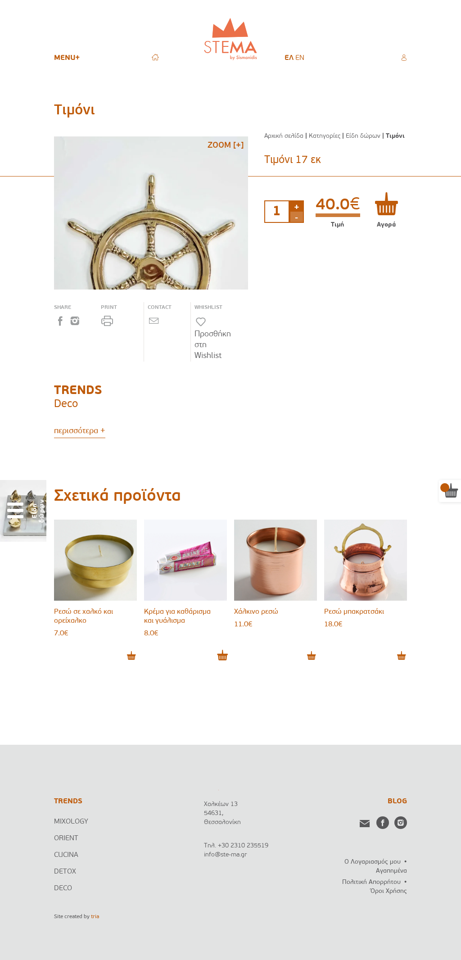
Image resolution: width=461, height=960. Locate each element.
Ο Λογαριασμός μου (372, 862)
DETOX (65, 871)
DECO (63, 888)
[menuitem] (289, 58)
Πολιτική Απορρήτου (371, 882)
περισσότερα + (79, 431)
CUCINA (66, 855)
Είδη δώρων (363, 136)
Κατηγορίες (324, 136)
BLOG (397, 801)
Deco (66, 404)
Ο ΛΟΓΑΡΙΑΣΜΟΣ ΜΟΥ (404, 58)
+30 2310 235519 (243, 845)
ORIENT (66, 838)
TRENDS (68, 801)
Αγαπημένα (391, 871)
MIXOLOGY (71, 821)
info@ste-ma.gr (225, 854)
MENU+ (67, 58)
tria (95, 916)
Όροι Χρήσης (389, 891)
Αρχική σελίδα (283, 136)
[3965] (386, 204)
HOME (155, 57)
